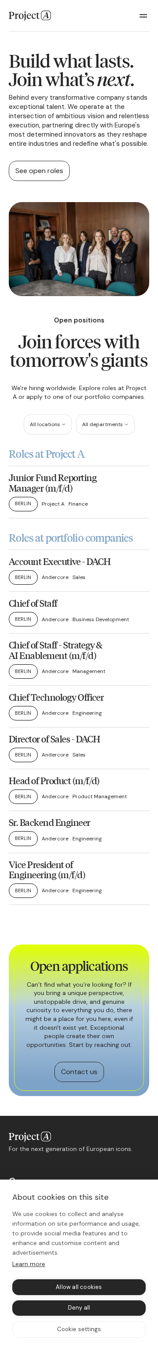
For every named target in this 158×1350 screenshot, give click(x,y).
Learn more (28, 1264)
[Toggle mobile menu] (143, 16)
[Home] (30, 16)
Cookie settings (79, 1329)
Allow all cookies (79, 1287)
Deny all (79, 1307)
